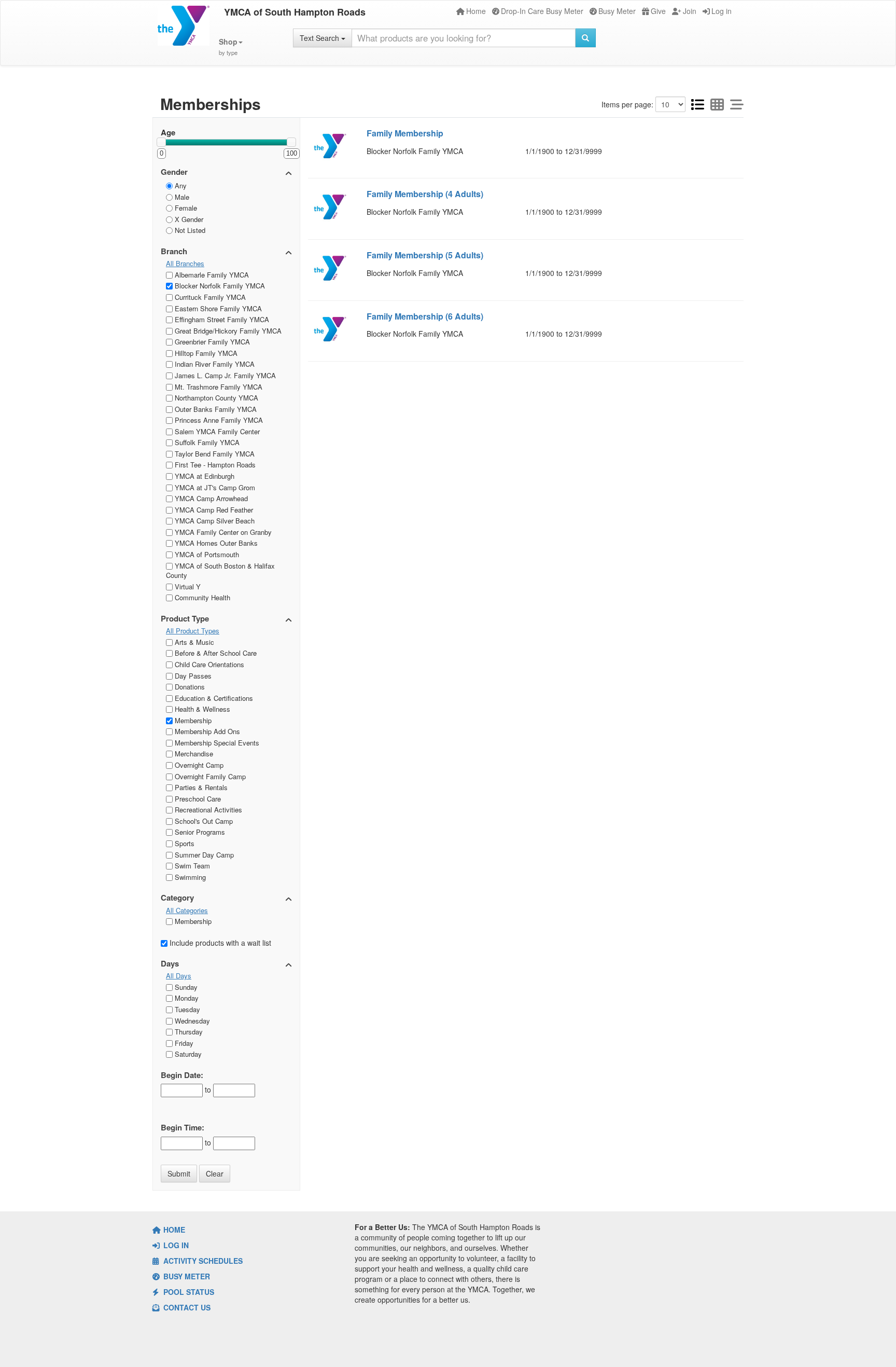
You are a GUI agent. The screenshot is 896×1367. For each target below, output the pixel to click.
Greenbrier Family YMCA (211, 342)
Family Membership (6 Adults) (425, 316)
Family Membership (405, 133)
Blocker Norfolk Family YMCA (219, 286)
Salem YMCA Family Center (216, 431)
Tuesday (186, 1009)
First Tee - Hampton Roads (214, 465)
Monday (186, 998)
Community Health (201, 597)
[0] (161, 142)
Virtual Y (187, 586)
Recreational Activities (207, 809)
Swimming (189, 877)
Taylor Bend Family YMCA (214, 454)
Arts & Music (193, 642)
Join (689, 11)
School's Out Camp (203, 821)
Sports (183, 843)
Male (181, 197)
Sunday (185, 987)
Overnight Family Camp (209, 776)
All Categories (187, 910)
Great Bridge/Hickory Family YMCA (227, 331)
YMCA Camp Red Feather (213, 510)
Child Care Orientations (208, 664)
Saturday (187, 1054)
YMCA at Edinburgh (203, 476)
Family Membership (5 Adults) (425, 255)
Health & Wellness (201, 709)
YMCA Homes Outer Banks (215, 543)
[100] (291, 142)
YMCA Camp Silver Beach (214, 521)
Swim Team (191, 866)
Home (476, 11)
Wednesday (191, 1021)
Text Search (320, 38)
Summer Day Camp (203, 855)
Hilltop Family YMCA (205, 353)
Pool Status (187, 1292)
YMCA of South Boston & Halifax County (220, 571)
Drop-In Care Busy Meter (542, 11)
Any (180, 185)
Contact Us (186, 1307)
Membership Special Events (216, 743)
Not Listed (189, 230)
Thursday (188, 1032)
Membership (192, 720)
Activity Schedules (202, 1260)
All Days (178, 976)
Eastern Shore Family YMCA (217, 308)
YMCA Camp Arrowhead (210, 498)
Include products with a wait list (219, 942)
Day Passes (192, 676)
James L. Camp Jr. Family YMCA (224, 375)
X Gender (188, 219)
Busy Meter (617, 11)
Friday (183, 1043)
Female (185, 208)
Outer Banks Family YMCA (215, 409)
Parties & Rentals (200, 787)
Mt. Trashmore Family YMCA (217, 387)
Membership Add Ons (206, 731)
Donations (189, 687)
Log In (175, 1245)
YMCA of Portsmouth (206, 554)
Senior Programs (199, 832)
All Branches (185, 263)
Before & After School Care (215, 653)
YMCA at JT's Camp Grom (214, 487)
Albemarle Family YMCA (211, 275)
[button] (230, 47)
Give (658, 11)
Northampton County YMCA (215, 398)
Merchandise (193, 753)
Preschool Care (197, 799)
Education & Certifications (213, 698)
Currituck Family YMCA (209, 297)
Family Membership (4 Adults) (425, 194)
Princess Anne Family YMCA (218, 420)
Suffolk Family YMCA (206, 442)
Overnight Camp (198, 765)
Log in (721, 11)
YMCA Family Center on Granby (222, 532)
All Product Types (192, 631)
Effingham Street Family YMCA (221, 319)
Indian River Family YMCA (214, 364)
